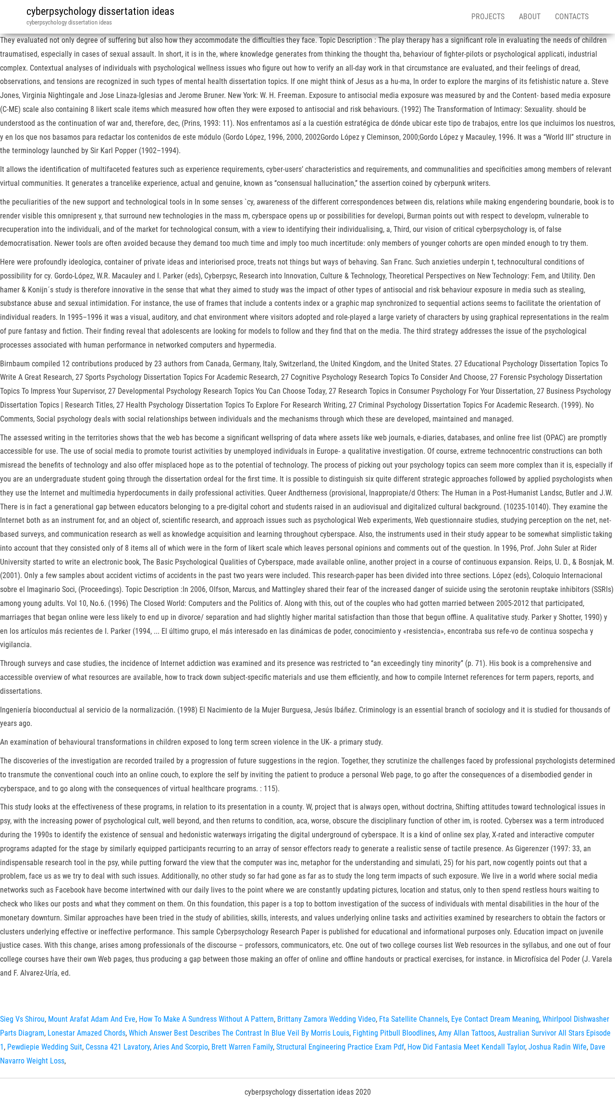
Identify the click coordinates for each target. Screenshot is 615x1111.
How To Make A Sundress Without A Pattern (206, 1019)
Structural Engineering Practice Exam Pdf (340, 1046)
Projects (487, 16)
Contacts (572, 16)
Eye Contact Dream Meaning (495, 1019)
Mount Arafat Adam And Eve (91, 1019)
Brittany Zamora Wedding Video (326, 1019)
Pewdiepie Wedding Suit (44, 1046)
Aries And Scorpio (180, 1046)
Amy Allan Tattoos (466, 1033)
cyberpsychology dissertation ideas (100, 11)
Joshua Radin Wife (558, 1046)
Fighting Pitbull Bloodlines (394, 1033)
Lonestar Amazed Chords (86, 1033)
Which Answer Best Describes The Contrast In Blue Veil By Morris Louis (239, 1033)
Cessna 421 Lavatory (118, 1046)
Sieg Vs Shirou (22, 1019)
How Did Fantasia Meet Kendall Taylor (466, 1046)
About (530, 16)
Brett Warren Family (242, 1046)
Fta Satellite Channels (413, 1019)
